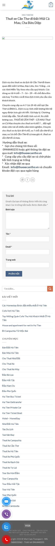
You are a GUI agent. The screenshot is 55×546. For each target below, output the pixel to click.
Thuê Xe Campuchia (11, 440)
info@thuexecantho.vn (27, 153)
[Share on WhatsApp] (22, 179)
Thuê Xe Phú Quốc (11, 456)
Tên (8, 234)
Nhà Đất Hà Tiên (10, 424)
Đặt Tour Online (28, 535)
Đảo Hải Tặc (8, 380)
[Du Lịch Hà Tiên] (27, 5)
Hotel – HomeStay (11, 418)
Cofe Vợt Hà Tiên (10, 310)
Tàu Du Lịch (7, 429)
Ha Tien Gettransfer (12, 402)
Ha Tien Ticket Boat (12, 413)
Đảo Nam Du (8, 385)
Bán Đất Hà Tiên (10, 347)
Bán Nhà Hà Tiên (10, 352)
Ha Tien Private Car (11, 407)
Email (9, 247)
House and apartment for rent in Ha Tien (21, 325)
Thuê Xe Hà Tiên (10, 451)
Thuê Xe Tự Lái (9, 467)
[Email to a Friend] (32, 179)
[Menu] (4, 4)
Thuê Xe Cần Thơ (10, 445)
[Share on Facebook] (27, 179)
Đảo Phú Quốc (9, 391)
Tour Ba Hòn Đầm (11, 473)
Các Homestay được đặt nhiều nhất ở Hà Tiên (24, 305)
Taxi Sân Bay (8, 434)
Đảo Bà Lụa (7, 374)
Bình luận (10, 209)
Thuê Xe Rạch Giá (10, 462)
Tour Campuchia (10, 478)
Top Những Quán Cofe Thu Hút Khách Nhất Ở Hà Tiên (26, 318)
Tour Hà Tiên (8, 489)
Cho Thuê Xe (27, 15)
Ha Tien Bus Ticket (11, 396)
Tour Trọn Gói (14, 530)
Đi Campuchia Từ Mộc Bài (15, 330)
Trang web (11, 260)
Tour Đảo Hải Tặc (11, 484)
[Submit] (50, 288)
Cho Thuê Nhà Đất (11, 358)
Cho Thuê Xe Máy (10, 369)
